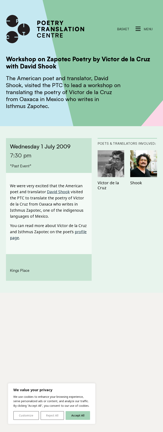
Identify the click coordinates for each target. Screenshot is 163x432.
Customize (26, 415)
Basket (123, 29)
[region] (51, 403)
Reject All (52, 415)
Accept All (77, 415)
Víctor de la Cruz (108, 185)
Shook (136, 182)
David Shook (58, 191)
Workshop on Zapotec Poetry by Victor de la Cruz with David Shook (78, 62)
